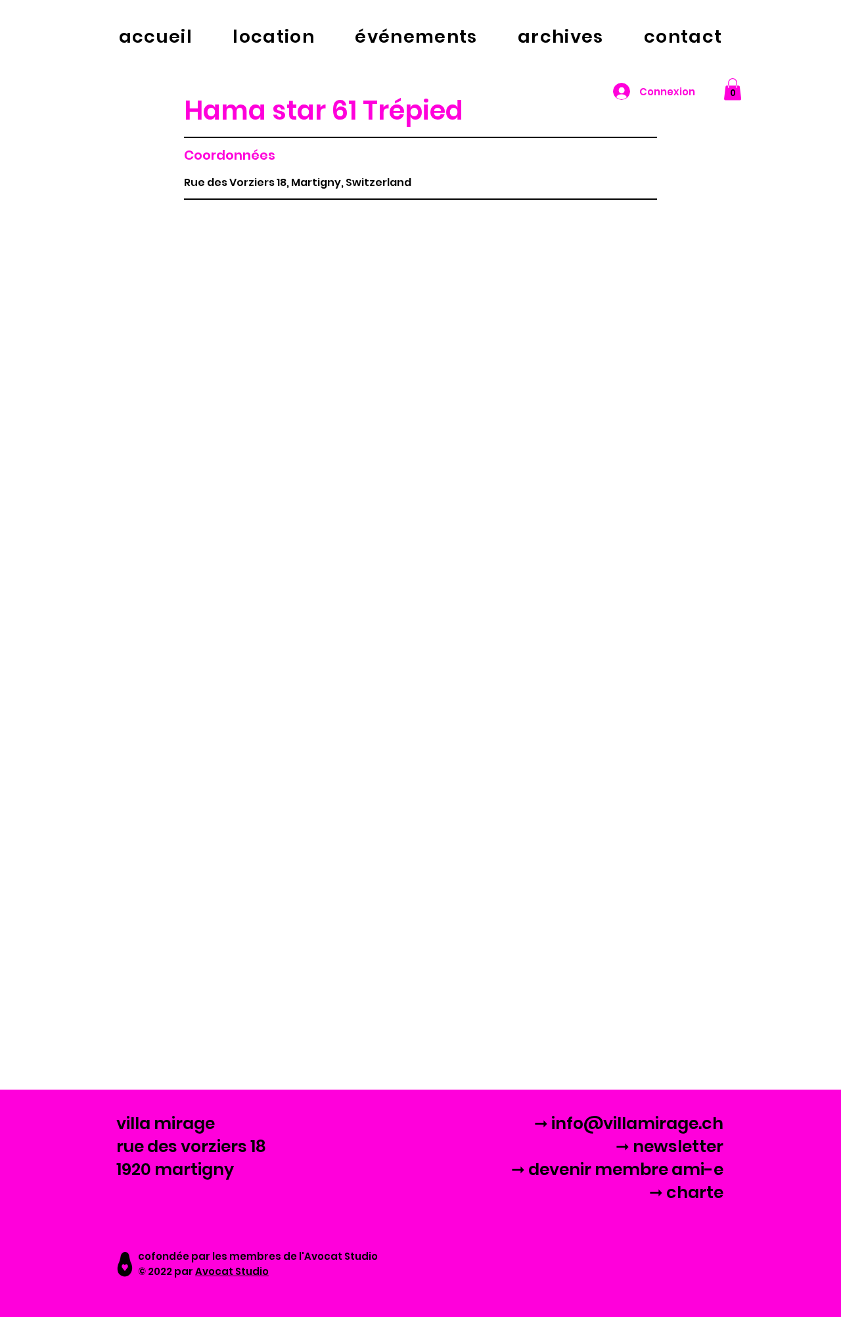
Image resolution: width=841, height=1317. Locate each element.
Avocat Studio (232, 1271)
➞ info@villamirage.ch (628, 1123)
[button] (732, 89)
